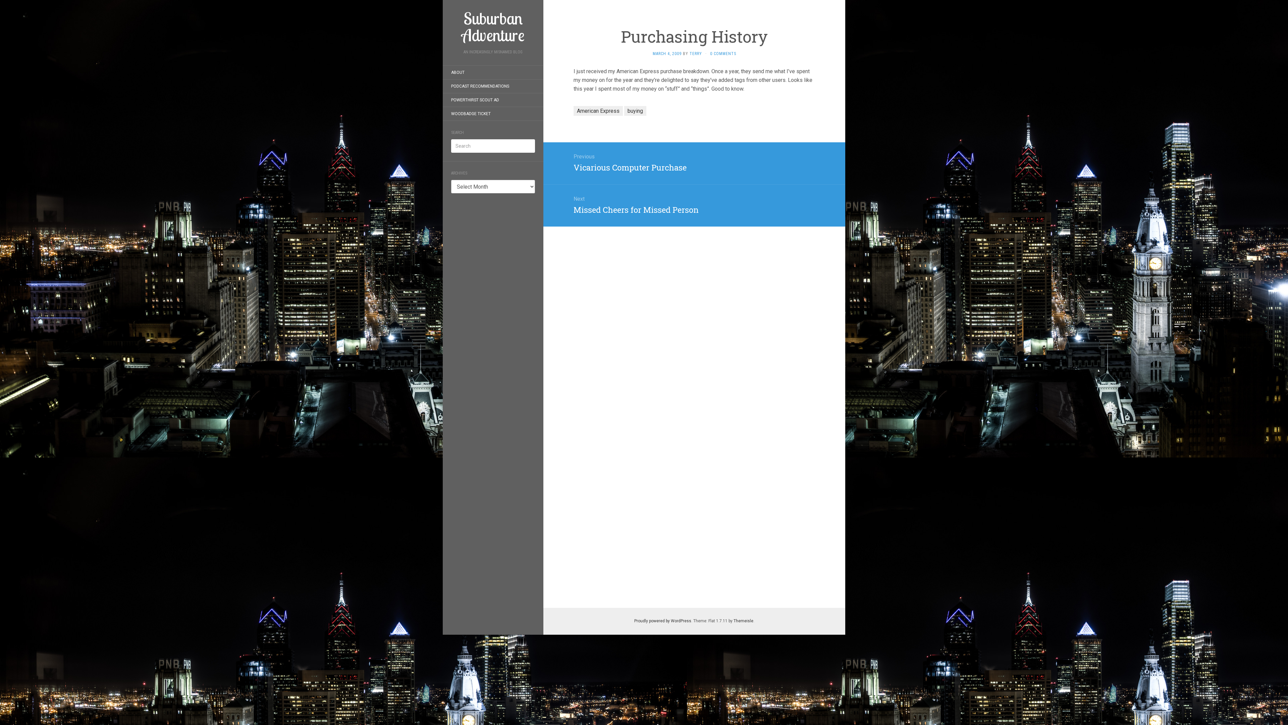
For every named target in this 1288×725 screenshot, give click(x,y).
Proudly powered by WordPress (662, 621)
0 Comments (723, 53)
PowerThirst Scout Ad (475, 100)
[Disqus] (694, 310)
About (458, 72)
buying (635, 111)
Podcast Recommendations (480, 86)
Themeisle (743, 621)
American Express (598, 111)
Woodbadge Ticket (471, 113)
